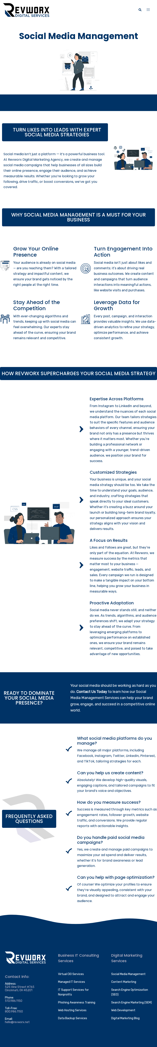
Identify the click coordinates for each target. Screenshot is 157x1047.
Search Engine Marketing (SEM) (131, 1002)
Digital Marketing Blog (125, 1018)
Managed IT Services (71, 982)
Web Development (123, 1010)
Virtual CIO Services (71, 974)
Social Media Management (128, 974)
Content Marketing (123, 982)
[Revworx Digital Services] (26, 10)
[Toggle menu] (148, 10)
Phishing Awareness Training (76, 1002)
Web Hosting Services (72, 1010)
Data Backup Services (72, 1018)
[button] (139, 10)
